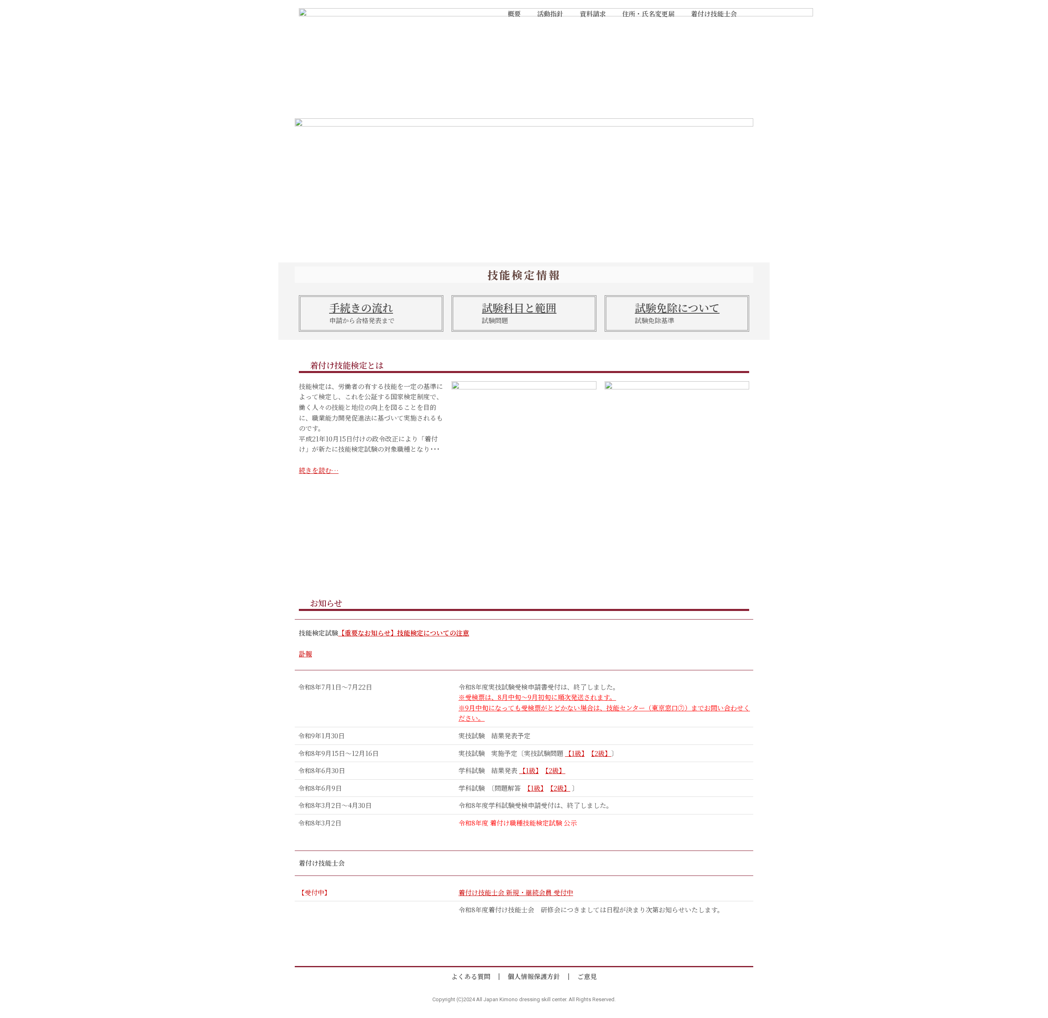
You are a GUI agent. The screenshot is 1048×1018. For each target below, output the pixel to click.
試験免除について (677, 307)
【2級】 (601, 753)
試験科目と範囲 (519, 307)
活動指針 (550, 13)
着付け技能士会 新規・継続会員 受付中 (515, 892)
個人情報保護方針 (534, 976)
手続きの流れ (361, 307)
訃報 (305, 653)
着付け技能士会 (714, 13)
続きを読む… (319, 470)
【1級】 (575, 753)
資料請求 (593, 13)
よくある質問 (470, 976)
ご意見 (587, 976)
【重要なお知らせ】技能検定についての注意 (403, 633)
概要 (514, 13)
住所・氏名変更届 (648, 13)
